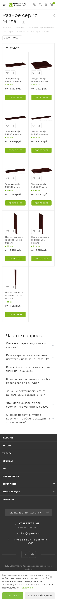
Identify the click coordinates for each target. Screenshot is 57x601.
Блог (5, 468)
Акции (6, 445)
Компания (9, 484)
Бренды (7, 461)
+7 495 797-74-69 (29, 523)
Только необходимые (40, 595)
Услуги (7, 453)
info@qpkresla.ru (30, 533)
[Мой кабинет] (46, 4)
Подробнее (15, 97)
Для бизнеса (11, 476)
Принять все (13, 595)
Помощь (8, 499)
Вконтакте (24, 554)
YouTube (32, 554)
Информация (11, 491)
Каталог (8, 438)
